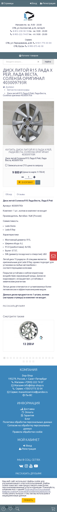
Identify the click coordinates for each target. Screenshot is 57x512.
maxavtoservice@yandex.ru (33, 392)
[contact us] (53, 256)
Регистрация (48, 3)
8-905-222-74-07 (20, 34)
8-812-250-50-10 (20, 31)
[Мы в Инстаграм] (26, 466)
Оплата (29, 412)
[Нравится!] (37, 182)
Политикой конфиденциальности (34, 491)
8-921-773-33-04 (43, 43)
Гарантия (29, 415)
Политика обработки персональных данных (27, 422)
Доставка (29, 409)
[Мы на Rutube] (36, 466)
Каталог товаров (29, 55)
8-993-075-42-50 (35, 46)
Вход (34, 3)
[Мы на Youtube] (31, 466)
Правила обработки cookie (27, 432)
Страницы (8, 3)
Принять (28, 500)
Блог (27, 418)
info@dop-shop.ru (34, 385)
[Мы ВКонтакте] (21, 466)
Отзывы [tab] (21, 194)
